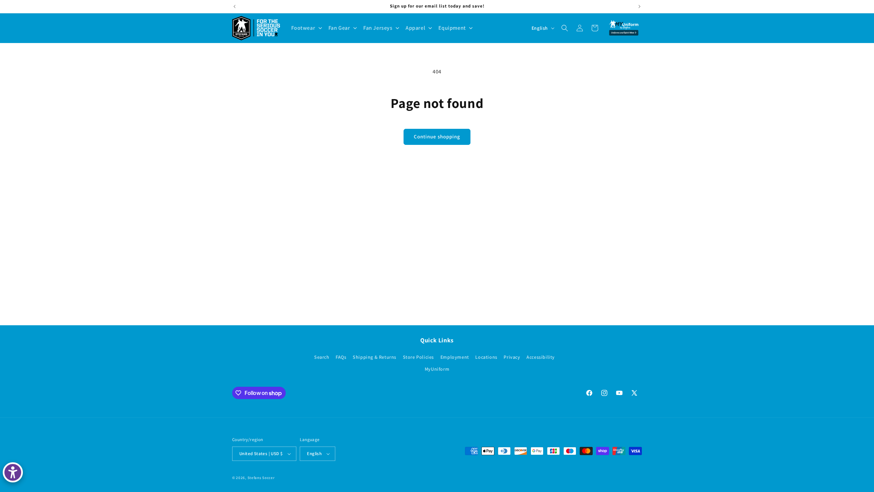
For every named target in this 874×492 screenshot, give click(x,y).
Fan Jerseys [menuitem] (378, 27)
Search (321, 357)
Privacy (512, 357)
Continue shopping (437, 136)
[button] (564, 28)
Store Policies (418, 357)
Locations (486, 357)
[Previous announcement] (234, 6)
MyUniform (437, 369)
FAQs (341, 357)
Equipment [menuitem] (452, 27)
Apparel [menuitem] (415, 27)
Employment (454, 357)
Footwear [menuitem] (303, 27)
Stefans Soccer (261, 477)
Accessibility (540, 357)
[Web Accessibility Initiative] (13, 472)
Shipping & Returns (374, 357)
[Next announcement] (639, 6)
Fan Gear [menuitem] (339, 27)
